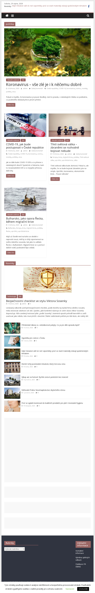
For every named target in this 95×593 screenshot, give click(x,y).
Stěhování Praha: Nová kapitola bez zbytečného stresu (43, 390)
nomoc (78, 88)
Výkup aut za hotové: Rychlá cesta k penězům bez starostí (45, 377)
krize (60, 157)
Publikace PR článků (81, 565)
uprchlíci (58, 160)
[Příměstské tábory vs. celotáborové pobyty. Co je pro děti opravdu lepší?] (12, 324)
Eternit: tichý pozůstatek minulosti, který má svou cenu (43, 364)
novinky (84, 88)
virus (14, 92)
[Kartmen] (7, 15)
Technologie (11, 296)
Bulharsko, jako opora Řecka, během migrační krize (24, 220)
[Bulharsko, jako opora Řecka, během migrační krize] (25, 189)
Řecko (8, 231)
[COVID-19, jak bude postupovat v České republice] (25, 115)
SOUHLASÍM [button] (83, 589)
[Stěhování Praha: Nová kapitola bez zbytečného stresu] (12, 389)
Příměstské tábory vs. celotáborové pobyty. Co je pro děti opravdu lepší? (51, 325)
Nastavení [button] (70, 589)
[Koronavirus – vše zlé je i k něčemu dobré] (47, 29)
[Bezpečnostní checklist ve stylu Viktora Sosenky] (47, 268)
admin (25, 88)
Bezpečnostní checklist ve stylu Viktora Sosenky (36, 301)
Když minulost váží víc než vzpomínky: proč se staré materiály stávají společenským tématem (49, 6)
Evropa (55, 157)
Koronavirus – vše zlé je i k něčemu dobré (44, 84)
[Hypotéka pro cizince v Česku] (12, 337)
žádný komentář (37, 88)
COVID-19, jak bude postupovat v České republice (25, 145)
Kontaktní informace (80, 552)
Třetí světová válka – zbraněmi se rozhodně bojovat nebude (64, 147)
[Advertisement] (47, 450)
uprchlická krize (67, 160)
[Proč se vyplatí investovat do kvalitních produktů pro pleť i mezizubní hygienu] (12, 402)
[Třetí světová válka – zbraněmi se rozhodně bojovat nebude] (70, 115)
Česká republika (52, 88)
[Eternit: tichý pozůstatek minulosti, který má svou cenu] (12, 363)
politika (8, 92)
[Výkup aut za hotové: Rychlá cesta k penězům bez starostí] (12, 376)
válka (75, 160)
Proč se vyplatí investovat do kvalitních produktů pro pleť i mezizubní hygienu (52, 403)
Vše (23, 80)
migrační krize (68, 157)
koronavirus (71, 88)
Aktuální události (13, 80)
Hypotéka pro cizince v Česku (33, 338)
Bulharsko (11, 228)
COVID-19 (62, 88)
